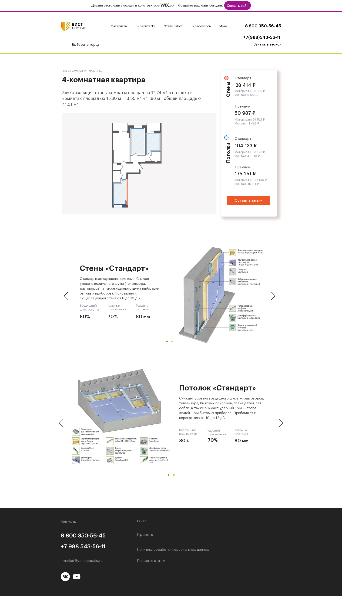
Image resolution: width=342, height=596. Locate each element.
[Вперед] (273, 296)
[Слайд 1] (167, 341)
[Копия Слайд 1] (172, 341)
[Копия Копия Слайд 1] (174, 475)
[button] (119, 26)
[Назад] (66, 296)
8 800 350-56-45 (263, 26)
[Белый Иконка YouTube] (76, 576)
